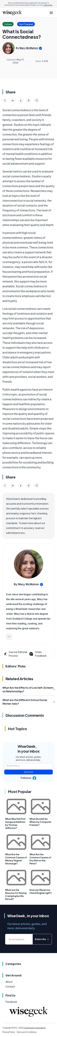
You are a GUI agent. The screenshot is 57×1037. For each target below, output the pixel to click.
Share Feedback (41, 653)
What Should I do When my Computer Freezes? (40, 821)
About (8, 981)
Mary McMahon (28, 48)
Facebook (11, 1001)
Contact (10, 986)
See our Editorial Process (18, 653)
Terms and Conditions (27, 1032)
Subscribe (28, 772)
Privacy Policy (8, 1032)
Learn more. (48, 5)
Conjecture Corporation (34, 1028)
